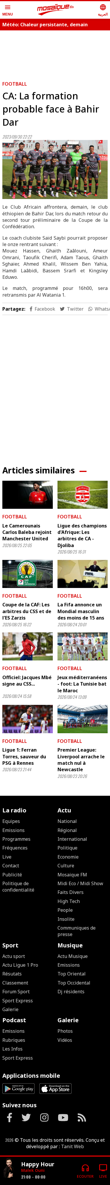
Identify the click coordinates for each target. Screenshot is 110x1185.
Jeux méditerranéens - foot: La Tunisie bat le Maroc (82, 684)
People (65, 910)
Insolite (66, 919)
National (67, 821)
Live (6, 857)
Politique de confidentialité (18, 886)
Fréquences (15, 848)
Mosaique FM (72, 874)
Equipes (11, 821)
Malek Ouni (33, 1170)
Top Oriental (71, 974)
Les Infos (12, 1049)
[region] (55, 385)
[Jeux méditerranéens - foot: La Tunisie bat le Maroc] (82, 646)
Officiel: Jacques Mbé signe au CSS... (27, 680)
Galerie (10, 1009)
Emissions (13, 830)
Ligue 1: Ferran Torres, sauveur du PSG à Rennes (24, 756)
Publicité (12, 874)
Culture (65, 865)
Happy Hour (37, 1164)
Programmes (16, 839)
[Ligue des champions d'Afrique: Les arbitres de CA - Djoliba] (82, 495)
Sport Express (17, 1000)
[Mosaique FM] (55, 10)
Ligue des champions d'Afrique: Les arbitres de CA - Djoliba (82, 536)
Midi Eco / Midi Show (80, 883)
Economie (68, 857)
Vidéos (64, 1040)
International (72, 839)
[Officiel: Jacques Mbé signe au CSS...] (27, 646)
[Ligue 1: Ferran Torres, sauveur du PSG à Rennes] (27, 719)
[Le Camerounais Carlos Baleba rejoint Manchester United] (27, 495)
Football (14, 84)
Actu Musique (72, 956)
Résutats (12, 974)
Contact (10, 865)
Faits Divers (70, 892)
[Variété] (9, 1168)
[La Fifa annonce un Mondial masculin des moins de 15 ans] (82, 574)
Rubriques (13, 1040)
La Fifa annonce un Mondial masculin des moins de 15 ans (80, 611)
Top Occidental (73, 983)
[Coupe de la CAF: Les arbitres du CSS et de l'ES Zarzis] (27, 574)
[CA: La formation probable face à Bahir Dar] (55, 169)
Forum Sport (16, 991)
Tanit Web (72, 1146)
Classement (15, 983)
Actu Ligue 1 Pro (20, 965)
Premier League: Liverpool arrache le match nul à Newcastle (81, 760)
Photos (65, 1031)
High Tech (68, 901)
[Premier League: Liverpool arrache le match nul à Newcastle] (82, 719)
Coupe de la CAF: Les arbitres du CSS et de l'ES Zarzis (26, 611)
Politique (67, 848)
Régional (67, 830)
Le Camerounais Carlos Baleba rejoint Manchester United (27, 532)
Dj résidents (70, 991)
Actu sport (13, 956)
